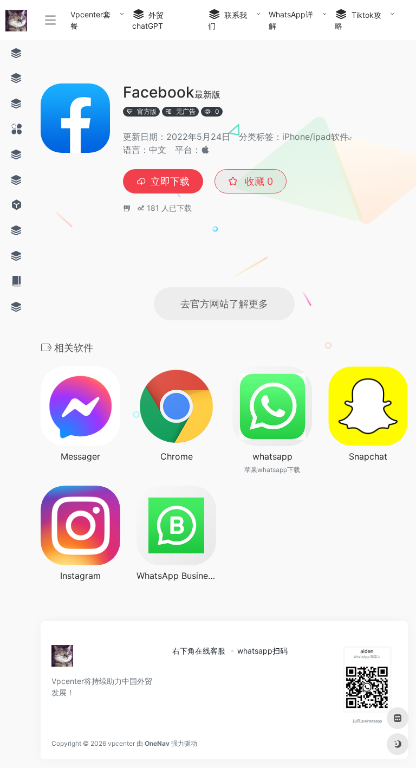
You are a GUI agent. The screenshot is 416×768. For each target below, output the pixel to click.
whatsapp (272, 456)
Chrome (176, 456)
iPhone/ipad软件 (315, 136)
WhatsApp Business (176, 575)
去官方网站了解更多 (224, 303)
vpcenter (121, 743)
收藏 (257, 181)
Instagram (80, 575)
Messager (80, 456)
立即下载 (170, 181)
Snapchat (368, 456)
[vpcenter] (62, 659)
